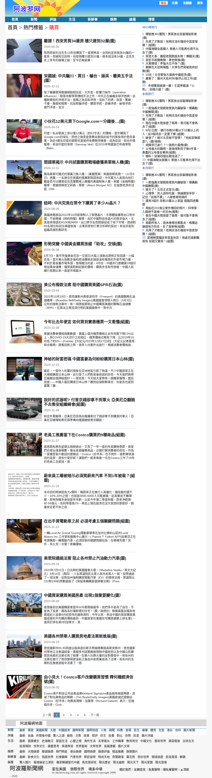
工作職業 (118, 740)
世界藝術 (81, 746)
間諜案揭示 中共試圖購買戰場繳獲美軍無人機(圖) (87, 162)
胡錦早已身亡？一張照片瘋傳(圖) (167, 145)
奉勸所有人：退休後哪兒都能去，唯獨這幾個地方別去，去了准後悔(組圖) (170, 224)
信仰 (178, 730)
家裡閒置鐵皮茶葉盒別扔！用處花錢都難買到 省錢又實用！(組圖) (170, 239)
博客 (151, 19)
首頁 (15, 19)
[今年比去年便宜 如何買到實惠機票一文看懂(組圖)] (24, 332)
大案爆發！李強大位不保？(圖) (165, 63)
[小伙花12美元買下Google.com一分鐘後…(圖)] (24, 131)
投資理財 (25, 746)
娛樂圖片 (132, 751)
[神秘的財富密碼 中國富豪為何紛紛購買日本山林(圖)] (24, 369)
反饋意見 (140, 769)
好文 (103, 735)
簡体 (200, 3)
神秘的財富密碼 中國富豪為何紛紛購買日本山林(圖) (89, 359)
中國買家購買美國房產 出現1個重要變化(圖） (83, 595)
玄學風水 (104, 740)
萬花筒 (130, 757)
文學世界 (95, 746)
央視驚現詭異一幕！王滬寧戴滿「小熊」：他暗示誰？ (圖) (168, 87)
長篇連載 (110, 746)
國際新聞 (78, 730)
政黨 (86, 735)
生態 (161, 730)
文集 (78, 735)
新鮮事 (93, 19)
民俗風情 (171, 757)
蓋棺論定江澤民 (44, 762)
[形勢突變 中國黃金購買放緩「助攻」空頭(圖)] (24, 254)
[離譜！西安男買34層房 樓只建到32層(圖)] (24, 51)
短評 (95, 735)
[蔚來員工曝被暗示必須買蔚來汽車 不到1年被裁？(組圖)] (24, 486)
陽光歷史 (105, 762)
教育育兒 (132, 740)
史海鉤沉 (47, 740)
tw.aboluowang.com (63, 772)
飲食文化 (33, 757)
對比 (120, 735)
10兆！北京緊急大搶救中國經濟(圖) (169, 74)
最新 (22, 730)
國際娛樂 (90, 751)
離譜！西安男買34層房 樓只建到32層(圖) (80, 41)
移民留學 (90, 757)
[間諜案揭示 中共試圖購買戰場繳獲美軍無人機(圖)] (24, 172)
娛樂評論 (104, 751)
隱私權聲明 (170, 769)
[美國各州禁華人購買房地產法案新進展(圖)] (24, 646)
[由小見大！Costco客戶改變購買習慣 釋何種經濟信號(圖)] (24, 687)
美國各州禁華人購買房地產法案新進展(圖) (80, 636)
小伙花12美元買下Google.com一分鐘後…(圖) (84, 121)
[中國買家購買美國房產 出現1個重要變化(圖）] (24, 605)
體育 (153, 730)
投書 (111, 735)
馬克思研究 (89, 762)
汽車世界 (76, 757)
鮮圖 (183, 757)
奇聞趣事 (118, 757)
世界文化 (39, 746)
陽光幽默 (119, 762)
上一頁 (46, 715)
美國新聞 (42, 730)
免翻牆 (187, 3)
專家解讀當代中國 (68, 762)
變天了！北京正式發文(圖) (162, 189)
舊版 (163, 3)
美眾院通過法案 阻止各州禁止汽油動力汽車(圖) (85, 558)
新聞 (34, 19)
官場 (128, 730)
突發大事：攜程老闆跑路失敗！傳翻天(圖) (173, 56)
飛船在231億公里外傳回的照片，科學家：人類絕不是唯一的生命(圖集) (171, 209)
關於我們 (125, 769)
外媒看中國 (43, 735)
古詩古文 (188, 740)
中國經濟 (64, 730)
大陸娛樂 (33, 751)
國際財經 (92, 730)
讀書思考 (53, 746)
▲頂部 (184, 769)
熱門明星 (61, 751)
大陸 (53, 730)
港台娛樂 (76, 751)
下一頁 (94, 715)
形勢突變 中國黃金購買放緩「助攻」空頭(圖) (83, 244)
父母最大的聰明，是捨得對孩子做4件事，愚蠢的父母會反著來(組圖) (170, 150)
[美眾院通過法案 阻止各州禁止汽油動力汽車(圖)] (24, 568)
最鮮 (22, 757)
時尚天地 (104, 757)
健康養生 (33, 740)
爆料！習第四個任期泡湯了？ (164, 156)
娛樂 (113, 19)
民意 (136, 735)
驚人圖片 (25, 762)
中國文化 (146, 740)
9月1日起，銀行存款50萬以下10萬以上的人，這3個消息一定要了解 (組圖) (170, 132)
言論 (31, 735)
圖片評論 (147, 735)
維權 (145, 730)
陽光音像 (161, 762)
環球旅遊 (157, 757)
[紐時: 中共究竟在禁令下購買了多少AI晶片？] (24, 213)
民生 (137, 730)
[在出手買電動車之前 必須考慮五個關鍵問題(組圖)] (24, 531)
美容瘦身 (174, 740)
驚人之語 (59, 735)
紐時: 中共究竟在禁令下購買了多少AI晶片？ (82, 203)
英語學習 (67, 746)
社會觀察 (61, 757)
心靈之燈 (76, 740)
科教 (120, 730)
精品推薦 (118, 751)
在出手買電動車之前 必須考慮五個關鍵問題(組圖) (87, 521)
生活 (72, 19)
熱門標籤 (33, 27)
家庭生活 (61, 740)
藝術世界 (160, 740)
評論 (53, 19)
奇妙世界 (143, 757)
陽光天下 (133, 762)
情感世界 (47, 757)
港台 (170, 730)
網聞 (112, 730)
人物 (103, 730)
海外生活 (90, 740)
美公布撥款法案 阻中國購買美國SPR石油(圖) (83, 285)
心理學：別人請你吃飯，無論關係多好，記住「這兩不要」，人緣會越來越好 (170, 195)
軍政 (31, 730)
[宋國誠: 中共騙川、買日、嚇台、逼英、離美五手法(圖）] (24, 86)
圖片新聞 (189, 730)
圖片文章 (124, 746)
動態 (70, 735)
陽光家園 (147, 762)
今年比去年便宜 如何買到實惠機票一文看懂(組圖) (87, 322)
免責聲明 (154, 769)
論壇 (132, 19)
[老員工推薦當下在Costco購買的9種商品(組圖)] (24, 445)
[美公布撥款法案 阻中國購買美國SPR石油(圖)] (24, 295)
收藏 (175, 3)
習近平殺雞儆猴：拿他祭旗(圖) (165, 59)
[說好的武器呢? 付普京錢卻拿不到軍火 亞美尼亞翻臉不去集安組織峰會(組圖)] (24, 410)
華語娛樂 (47, 751)
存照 (128, 735)
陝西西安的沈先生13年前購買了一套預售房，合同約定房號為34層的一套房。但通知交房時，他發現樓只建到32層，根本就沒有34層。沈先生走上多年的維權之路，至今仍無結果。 (89, 56)
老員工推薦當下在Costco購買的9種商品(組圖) (84, 435)
